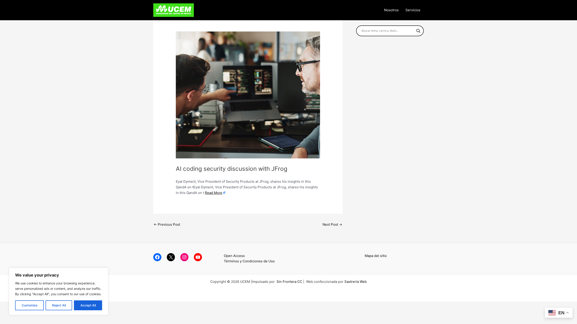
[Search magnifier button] (418, 31)
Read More (213, 193)
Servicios (412, 10)
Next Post (332, 224)
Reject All (59, 305)
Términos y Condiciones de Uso (249, 261)
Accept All (88, 305)
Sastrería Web (355, 281)
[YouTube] (198, 257)
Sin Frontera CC (289, 281)
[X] (171, 257)
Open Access (234, 256)
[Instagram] (184, 257)
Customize (29, 305)
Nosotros (391, 10)
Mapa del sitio (376, 256)
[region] (58, 291)
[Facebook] (157, 257)
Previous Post (167, 224)
